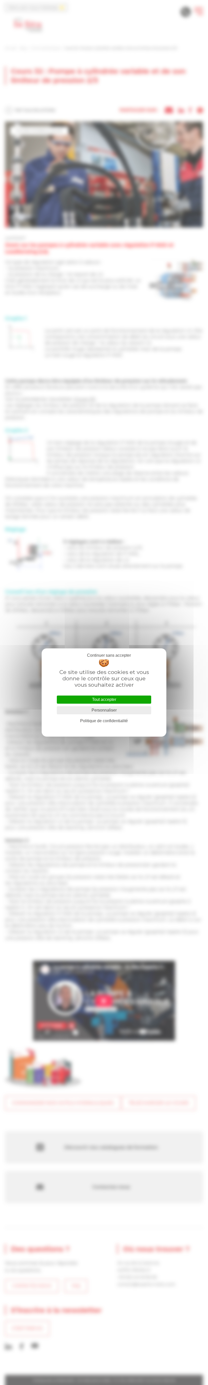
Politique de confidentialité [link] (104, 721)
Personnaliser (104, 710)
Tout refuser (109, 655)
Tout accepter (104, 699)
